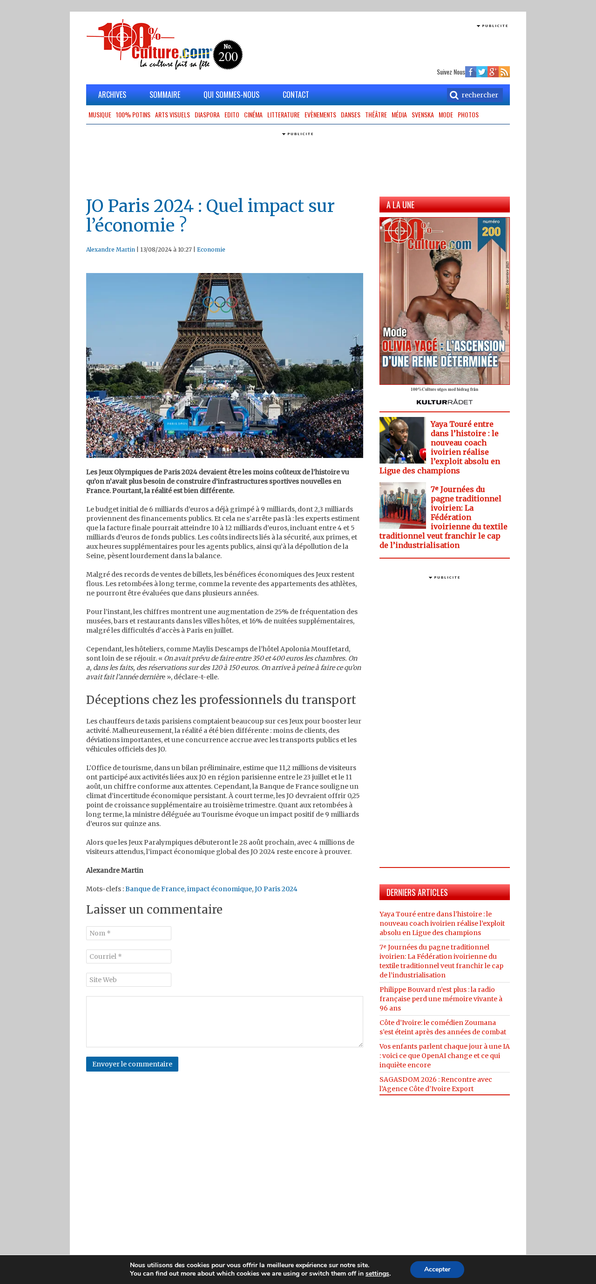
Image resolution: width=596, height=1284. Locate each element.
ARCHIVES (112, 94)
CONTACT (296, 94)
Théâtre (376, 114)
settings (377, 1274)
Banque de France (154, 889)
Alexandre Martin (110, 249)
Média (399, 114)
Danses (350, 114)
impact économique (219, 889)
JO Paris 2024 (276, 889)
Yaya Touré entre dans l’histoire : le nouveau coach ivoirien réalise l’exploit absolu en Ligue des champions (439, 447)
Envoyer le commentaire (132, 1064)
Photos (468, 114)
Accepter (437, 1269)
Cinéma (253, 114)
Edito (231, 114)
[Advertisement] (401, 44)
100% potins (133, 114)
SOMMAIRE (164, 94)
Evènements (320, 114)
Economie (211, 249)
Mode (446, 114)
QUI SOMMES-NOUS (231, 94)
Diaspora (207, 114)
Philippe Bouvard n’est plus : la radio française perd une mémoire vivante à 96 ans (440, 998)
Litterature (283, 114)
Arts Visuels (172, 114)
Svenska (423, 114)
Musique (99, 114)
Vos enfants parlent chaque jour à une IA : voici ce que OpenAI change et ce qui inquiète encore (444, 1055)
